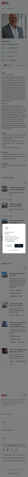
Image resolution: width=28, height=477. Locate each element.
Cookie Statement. (11, 241)
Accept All (19, 245)
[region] (14, 238)
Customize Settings (14, 250)
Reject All (9, 245)
